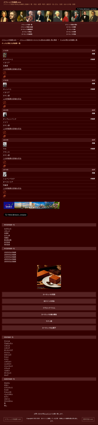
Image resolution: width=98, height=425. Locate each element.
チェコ (6, 357)
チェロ (6, 389)
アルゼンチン (8, 343)
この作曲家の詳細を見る (12, 69)
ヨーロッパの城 (71, 29)
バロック (7, 231)
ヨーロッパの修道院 (27, 34)
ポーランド (7, 373)
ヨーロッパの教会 (27, 31)
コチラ (47, 414)
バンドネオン (8, 394)
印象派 (6, 237)
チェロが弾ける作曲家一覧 (68, 40)
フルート (7, 398)
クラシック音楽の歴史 (71, 24)
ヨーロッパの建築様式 (27, 29)
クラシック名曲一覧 (27, 24)
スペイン (7, 352)
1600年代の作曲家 (10, 254)
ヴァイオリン (8, 401)
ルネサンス (7, 228)
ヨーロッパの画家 (71, 27)
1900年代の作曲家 (10, 261)
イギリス (7, 345)
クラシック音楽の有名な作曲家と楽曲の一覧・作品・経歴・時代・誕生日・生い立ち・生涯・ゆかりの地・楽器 (39, 4)
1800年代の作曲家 (10, 259)
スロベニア (7, 354)
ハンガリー (7, 363)
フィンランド (8, 366)
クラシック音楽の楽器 (27, 27)
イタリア (7, 348)
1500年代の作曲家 (10, 252)
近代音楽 (7, 242)
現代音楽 (7, 244)
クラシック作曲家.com (12, 2)
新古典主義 (7, 240)
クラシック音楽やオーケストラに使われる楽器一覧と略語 (38, 40)
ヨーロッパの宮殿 (71, 31)
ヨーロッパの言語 (71, 34)
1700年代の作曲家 (10, 257)
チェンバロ (7, 392)
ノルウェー (7, 361)
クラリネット (8, 387)
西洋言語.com (88, 419)
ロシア (6, 375)
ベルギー (7, 370)
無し (5, 405)
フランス (7, 368)
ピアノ (6, 396)
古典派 (6, 233)
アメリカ (7, 341)
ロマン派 (7, 235)
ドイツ (6, 359)
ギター (6, 385)
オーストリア (8, 350)
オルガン (7, 383)
